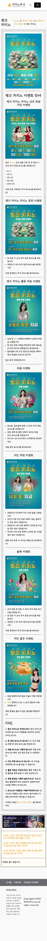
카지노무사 (11, 890)
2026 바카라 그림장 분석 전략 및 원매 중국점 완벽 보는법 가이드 (23, 852)
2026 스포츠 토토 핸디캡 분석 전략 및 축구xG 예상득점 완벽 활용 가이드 (23, 837)
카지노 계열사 (28, 21)
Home (16, 21)
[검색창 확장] (37, 5)
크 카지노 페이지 (26, 802)
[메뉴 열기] (30, 5)
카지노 (12, 162)
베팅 (9, 702)
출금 (15, 339)
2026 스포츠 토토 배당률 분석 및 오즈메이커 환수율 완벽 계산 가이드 (22, 844)
